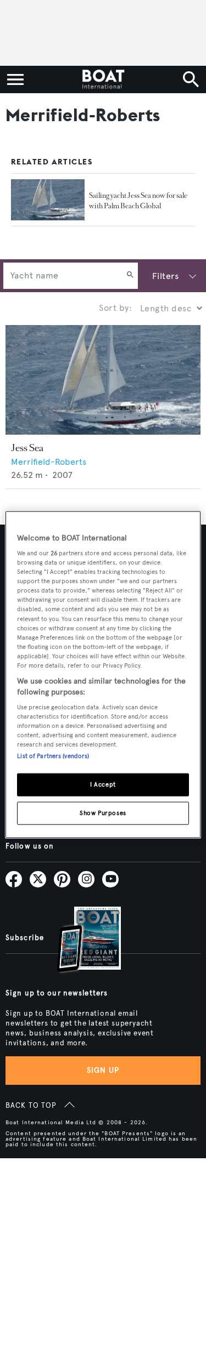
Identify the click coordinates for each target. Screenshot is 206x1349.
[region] (103, 674)
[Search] (130, 276)
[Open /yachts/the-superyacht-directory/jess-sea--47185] (103, 380)
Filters (165, 276)
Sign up (103, 1070)
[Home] (103, 79)
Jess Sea (27, 447)
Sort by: (115, 308)
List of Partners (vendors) (53, 756)
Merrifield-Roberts (48, 462)
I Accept (103, 784)
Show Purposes (103, 813)
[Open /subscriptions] (79, 941)
